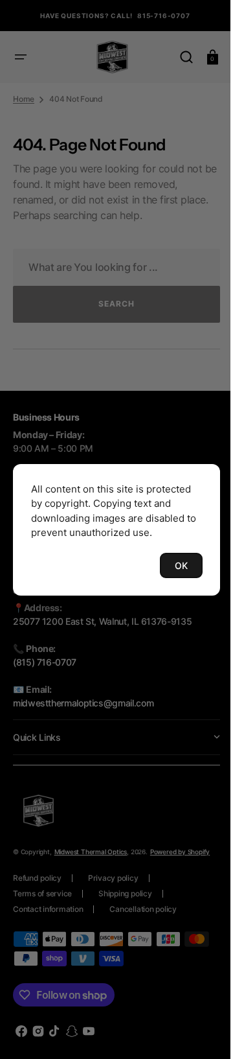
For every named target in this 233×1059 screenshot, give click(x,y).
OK (171, 565)
